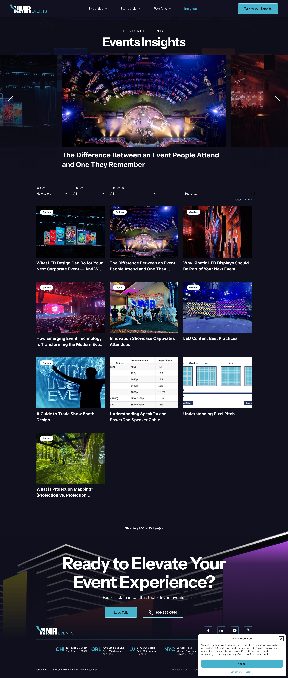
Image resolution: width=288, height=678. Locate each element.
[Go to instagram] (248, 630)
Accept (242, 663)
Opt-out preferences (240, 672)
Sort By (40, 187)
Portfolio (160, 9)
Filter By (78, 187)
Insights (190, 9)
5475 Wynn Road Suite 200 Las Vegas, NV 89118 (148, 651)
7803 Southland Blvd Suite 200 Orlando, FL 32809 (113, 651)
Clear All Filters (243, 199)
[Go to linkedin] (221, 630)
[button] (281, 638)
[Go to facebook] (208, 630)
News (119, 287)
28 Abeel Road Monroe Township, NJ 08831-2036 (186, 651)
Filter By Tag (117, 187)
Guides (47, 212)
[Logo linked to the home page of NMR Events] (28, 8)
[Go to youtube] (235, 630)
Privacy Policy (180, 669)
